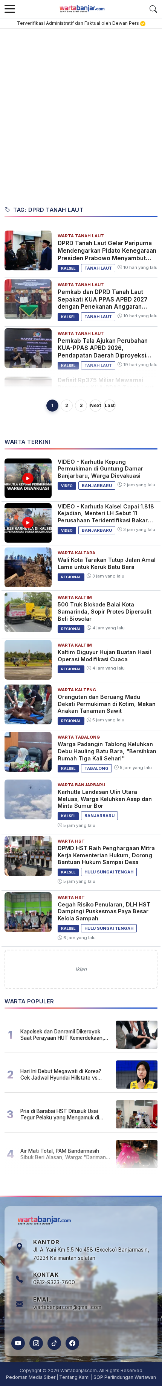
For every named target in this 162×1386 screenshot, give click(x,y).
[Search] (153, 9)
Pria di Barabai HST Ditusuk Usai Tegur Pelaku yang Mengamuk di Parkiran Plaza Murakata (59, 1114)
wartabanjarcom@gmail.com (67, 1307)
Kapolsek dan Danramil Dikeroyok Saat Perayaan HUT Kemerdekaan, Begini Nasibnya (62, 1035)
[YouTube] (18, 1343)
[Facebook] (72, 1343)
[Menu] (10, 9)
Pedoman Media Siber (30, 1377)
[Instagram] (36, 1343)
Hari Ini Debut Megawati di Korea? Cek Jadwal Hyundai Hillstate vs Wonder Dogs (60, 1074)
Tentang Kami (74, 1377)
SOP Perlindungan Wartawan (124, 1377)
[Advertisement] (81, 113)
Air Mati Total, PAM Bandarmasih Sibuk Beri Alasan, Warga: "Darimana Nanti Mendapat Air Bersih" (64, 1154)
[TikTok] (54, 1343)
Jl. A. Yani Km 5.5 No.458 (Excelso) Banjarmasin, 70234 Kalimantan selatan (91, 1254)
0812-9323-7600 (54, 1282)
